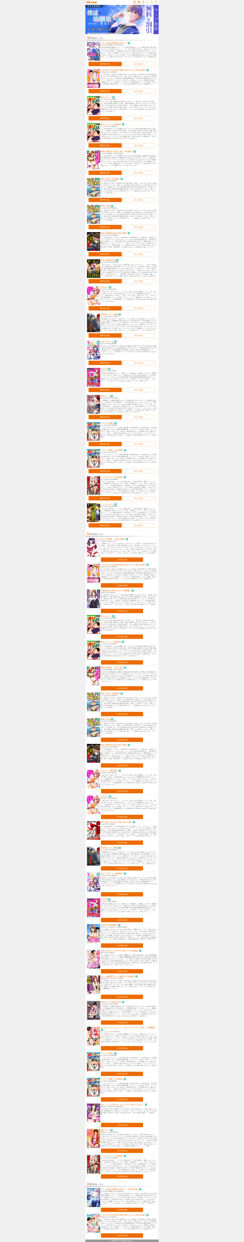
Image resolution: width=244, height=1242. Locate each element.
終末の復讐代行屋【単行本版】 (114, 233)
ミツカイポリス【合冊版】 (112, 477)
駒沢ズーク (105, 1130)
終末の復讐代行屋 (108, 260)
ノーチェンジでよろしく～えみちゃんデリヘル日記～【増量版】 (128, 1027)
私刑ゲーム (105, 396)
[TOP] (91, 2)
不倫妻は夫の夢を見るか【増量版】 (116, 590)
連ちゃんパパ (106, 97)
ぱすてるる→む (107, 342)
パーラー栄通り (107, 423)
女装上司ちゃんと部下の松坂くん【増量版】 (120, 951)
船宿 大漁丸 (106, 206)
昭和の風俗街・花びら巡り (112, 667)
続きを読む (139, 64)
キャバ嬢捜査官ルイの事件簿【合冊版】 (118, 976)
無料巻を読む (105, 64)
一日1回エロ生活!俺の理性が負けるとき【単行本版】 (123, 70)
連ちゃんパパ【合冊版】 (111, 124)
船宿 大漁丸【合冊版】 (110, 179)
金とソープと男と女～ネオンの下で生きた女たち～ (123, 1104)
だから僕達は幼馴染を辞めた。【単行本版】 (120, 1189)
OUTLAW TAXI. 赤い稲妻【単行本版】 (117, 822)
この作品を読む (122, 560)
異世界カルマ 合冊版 (109, 314)
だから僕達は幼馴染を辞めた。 (114, 43)
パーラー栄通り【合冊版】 (112, 450)
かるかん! (105, 287)
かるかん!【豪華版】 (109, 771)
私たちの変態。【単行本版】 (113, 539)
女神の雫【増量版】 (109, 925)
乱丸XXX (104, 369)
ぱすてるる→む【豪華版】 (112, 873)
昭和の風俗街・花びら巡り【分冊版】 (117, 151)
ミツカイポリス (107, 504)
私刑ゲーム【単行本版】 (111, 1002)
